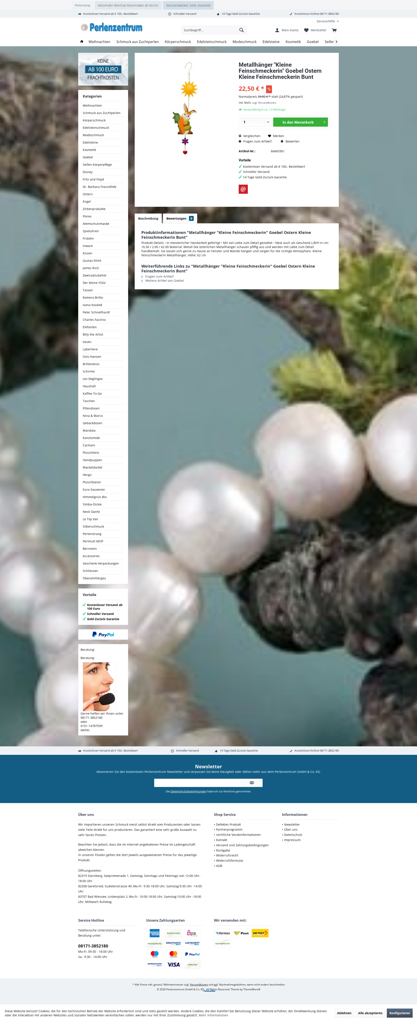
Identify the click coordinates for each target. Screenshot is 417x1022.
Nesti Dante (91, 512)
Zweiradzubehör (95, 275)
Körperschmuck (94, 120)
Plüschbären (92, 482)
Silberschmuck (93, 526)
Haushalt (89, 386)
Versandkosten (199, 984)
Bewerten (292, 141)
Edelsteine (90, 142)
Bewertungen (179, 218)
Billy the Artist (93, 334)
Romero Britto (93, 297)
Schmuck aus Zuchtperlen (102, 113)
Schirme (89, 371)
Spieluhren (91, 231)
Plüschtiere (91, 453)
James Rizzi (91, 268)
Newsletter (292, 824)
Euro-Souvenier (94, 489)
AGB (219, 866)
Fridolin (88, 238)
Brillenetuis (91, 364)
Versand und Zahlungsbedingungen (242, 845)
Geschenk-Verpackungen (101, 563)
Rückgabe (223, 850)
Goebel (88, 157)
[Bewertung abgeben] (284, 82)
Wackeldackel (92, 467)
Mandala (89, 430)
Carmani (89, 445)
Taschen (89, 401)
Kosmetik (89, 150)
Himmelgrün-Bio (95, 497)
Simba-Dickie (92, 504)
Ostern (88, 194)
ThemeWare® (251, 989)
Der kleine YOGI (94, 283)
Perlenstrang (92, 534)
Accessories (91, 556)
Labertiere (90, 349)
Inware (88, 246)
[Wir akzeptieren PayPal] (103, 634)
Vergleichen (251, 136)
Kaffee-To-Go (92, 393)
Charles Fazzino (94, 320)
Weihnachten (92, 105)
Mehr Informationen (213, 1015)
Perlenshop (82, 5)
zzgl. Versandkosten (264, 102)
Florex (87, 216)
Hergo (87, 475)
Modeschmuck (93, 135)
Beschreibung (148, 218)
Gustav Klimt (92, 260)
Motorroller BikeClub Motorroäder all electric (128, 5)
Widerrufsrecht (227, 855)
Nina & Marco (93, 416)
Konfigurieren (399, 1013)
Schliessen (90, 571)
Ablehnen (344, 1013)
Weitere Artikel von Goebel (164, 280)
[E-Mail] (243, 189)
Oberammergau (94, 578)
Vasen (87, 342)
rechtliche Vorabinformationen (238, 835)
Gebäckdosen (92, 423)
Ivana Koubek (92, 305)
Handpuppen (92, 460)
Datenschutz (293, 835)
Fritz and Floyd (93, 179)
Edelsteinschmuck (96, 128)
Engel (87, 201)
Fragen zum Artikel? (257, 141)
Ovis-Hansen (92, 356)
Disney (88, 172)
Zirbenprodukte (94, 209)
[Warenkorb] (334, 30)
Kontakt (221, 840)
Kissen (87, 253)
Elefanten (90, 327)
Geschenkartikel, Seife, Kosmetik (188, 5)
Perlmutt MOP (93, 541)
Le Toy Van (90, 519)
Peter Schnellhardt (96, 312)
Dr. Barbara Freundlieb (99, 187)
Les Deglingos (93, 379)
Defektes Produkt (228, 824)
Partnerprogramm (229, 829)
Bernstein (90, 549)
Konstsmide (91, 438)
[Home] (82, 41)
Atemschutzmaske (96, 224)
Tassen (88, 290)
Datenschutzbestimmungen (188, 791)
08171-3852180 (93, 946)
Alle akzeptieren (370, 1013)
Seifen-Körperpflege (97, 164)
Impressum (292, 840)
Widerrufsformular (229, 860)
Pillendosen (91, 408)
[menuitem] (326, 21)
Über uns (291, 829)
